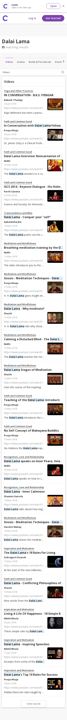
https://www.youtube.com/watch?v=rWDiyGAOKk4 (33, 413)
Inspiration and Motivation (19, 548)
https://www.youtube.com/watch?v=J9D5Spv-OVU (32, 657)
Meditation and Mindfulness (20, 243)
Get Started (53, 18)
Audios (21, 61)
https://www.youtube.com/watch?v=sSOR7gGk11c (33, 565)
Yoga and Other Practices (18, 90)
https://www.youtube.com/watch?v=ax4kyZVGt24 (32, 504)
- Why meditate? (24, 309)
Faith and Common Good (18, 121)
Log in (32, 18)
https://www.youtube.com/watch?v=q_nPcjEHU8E (32, 291)
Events (58, 61)
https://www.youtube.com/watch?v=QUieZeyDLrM (33, 352)
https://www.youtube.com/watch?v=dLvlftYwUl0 (31, 199)
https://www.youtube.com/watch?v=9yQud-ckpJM (32, 596)
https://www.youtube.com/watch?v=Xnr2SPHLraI (32, 474)
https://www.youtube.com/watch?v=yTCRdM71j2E (33, 321)
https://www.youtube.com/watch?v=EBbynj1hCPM (33, 169)
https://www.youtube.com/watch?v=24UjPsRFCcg (32, 260)
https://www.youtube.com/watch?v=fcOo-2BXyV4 (32, 626)
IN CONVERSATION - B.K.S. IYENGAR (28, 95)
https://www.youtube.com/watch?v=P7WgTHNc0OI (33, 443)
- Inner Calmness (24, 491)
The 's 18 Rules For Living (29, 553)
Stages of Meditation (28, 370)
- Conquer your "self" (27, 217)
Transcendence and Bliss (18, 213)
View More (34, 704)
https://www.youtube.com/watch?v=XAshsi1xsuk (31, 138)
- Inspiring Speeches (26, 644)
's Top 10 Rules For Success (31, 675)
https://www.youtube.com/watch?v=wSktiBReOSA (32, 687)
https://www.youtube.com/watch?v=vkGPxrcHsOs (32, 108)
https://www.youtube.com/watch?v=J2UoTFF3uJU (32, 230)
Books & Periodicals (40, 61)
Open (53, 6)
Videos (9, 61)
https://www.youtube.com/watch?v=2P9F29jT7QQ (33, 382)
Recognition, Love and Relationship (24, 456)
